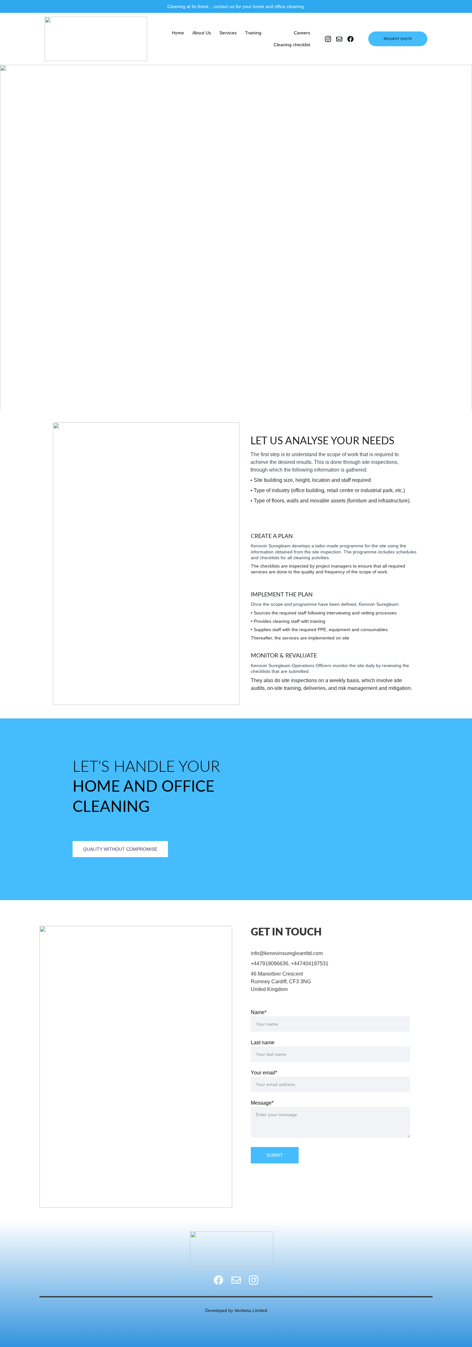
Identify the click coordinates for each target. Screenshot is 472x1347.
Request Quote (398, 38)
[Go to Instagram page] (253, 1280)
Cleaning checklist (292, 44)
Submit (274, 1155)
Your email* (264, 1072)
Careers (302, 32)
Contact (277, 32)
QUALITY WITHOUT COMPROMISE (120, 849)
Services (228, 32)
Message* (262, 1103)
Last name (263, 1042)
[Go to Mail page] (236, 1280)
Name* (259, 1012)
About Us (201, 32)
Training (253, 32)
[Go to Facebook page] (218, 1280)
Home (178, 32)
